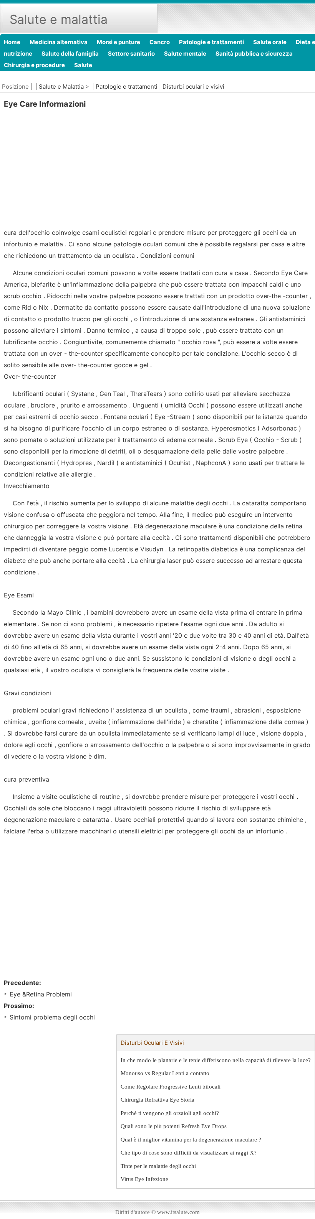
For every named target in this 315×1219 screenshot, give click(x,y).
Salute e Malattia (61, 86)
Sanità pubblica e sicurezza (254, 53)
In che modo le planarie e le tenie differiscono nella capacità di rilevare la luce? (216, 1060)
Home (12, 42)
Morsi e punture (118, 42)
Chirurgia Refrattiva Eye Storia (157, 1100)
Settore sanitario (131, 53)
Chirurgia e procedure (34, 65)
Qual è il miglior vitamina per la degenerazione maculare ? (191, 1140)
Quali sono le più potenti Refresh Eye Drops (174, 1126)
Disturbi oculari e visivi (193, 86)
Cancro (159, 42)
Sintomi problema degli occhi (52, 1017)
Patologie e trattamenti (211, 42)
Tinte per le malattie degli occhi (158, 1166)
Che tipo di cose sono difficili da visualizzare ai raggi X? (189, 1153)
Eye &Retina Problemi (41, 994)
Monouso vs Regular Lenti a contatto (165, 1073)
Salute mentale (185, 53)
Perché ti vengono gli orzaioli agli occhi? (170, 1113)
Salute (83, 65)
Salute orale (270, 42)
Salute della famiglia (70, 53)
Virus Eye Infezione (144, 1179)
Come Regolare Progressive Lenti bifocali (170, 1087)
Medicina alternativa (59, 42)
